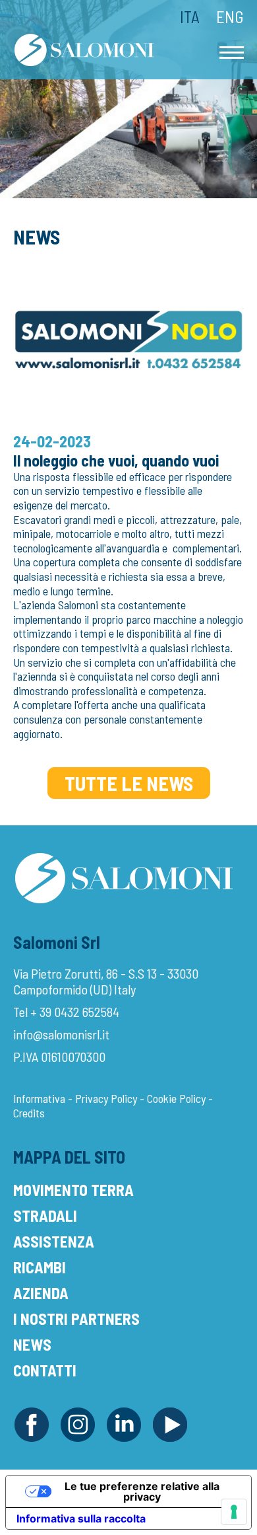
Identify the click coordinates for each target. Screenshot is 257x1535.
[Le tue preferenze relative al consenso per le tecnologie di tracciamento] (233, 1511)
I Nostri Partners (76, 1318)
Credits (29, 1112)
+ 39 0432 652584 (74, 1012)
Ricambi (39, 1267)
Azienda (41, 1292)
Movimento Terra (73, 1189)
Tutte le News (129, 783)
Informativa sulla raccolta (81, 1518)
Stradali (45, 1215)
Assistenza (53, 1241)
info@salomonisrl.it (61, 1034)
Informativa (39, 1098)
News (32, 1344)
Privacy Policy (106, 1098)
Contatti (44, 1370)
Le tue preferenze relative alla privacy (142, 1491)
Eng (230, 16)
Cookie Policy (176, 1098)
